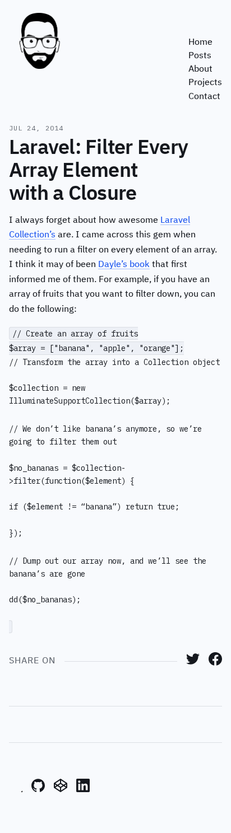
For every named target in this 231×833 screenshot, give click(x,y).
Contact (204, 96)
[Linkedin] (83, 789)
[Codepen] (60, 789)
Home (200, 42)
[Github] (38, 789)
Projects (205, 82)
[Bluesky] (15, 789)
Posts (199, 55)
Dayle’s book (124, 264)
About (200, 69)
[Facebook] (215, 663)
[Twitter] (193, 663)
